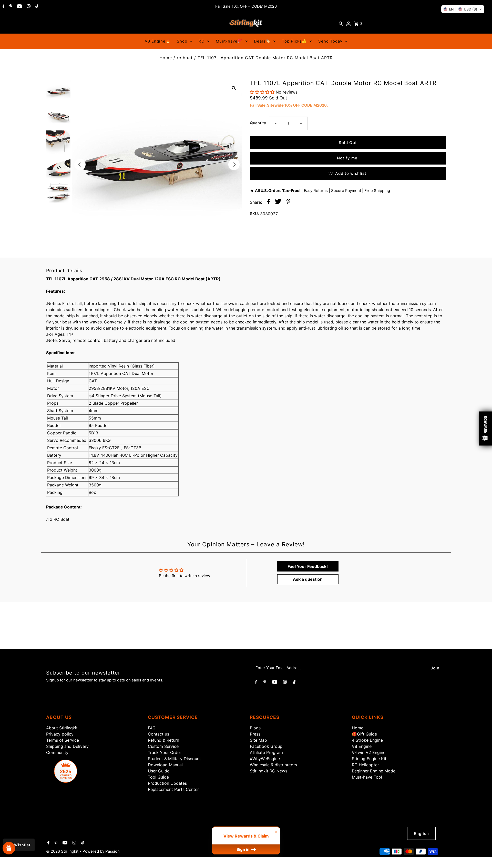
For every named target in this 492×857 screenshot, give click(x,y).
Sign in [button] (243, 849)
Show (9, 848)
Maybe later (310, 487)
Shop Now (310, 465)
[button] (462, 9)
